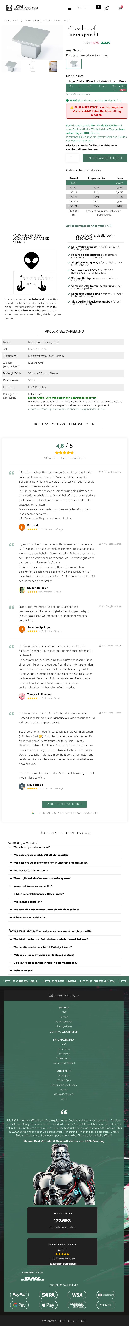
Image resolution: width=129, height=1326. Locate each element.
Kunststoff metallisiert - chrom (87, 55)
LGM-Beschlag (31, 20)
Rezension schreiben (66, 804)
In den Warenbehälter (105, 158)
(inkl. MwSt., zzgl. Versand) (78, 94)
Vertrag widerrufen (64, 1032)
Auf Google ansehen (111, 471)
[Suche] (98, 7)
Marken (16, 20)
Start (6, 20)
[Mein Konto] (107, 8)
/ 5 (62, 1254)
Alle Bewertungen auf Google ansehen (66, 813)
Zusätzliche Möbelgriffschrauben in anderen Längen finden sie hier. (67, 409)
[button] (69, 8)
